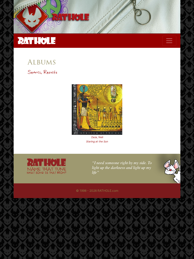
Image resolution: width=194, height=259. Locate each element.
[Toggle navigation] (169, 41)
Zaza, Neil (97, 137)
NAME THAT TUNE (46, 170)
